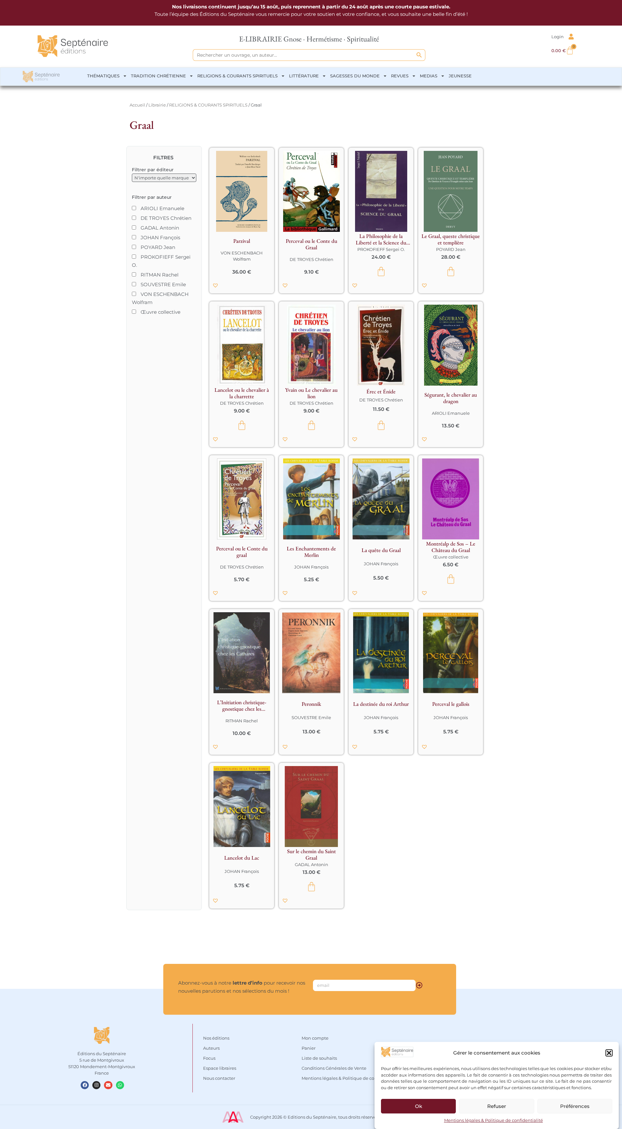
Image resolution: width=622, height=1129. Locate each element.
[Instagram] (96, 1085)
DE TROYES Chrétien (311, 259)
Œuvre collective (450, 556)
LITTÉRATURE (304, 75)
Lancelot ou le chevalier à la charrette (241, 393)
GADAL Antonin (311, 864)
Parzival (241, 241)
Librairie (157, 104)
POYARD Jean (451, 249)
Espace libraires (219, 1068)
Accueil (137, 104)
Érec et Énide (381, 391)
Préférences (575, 1106)
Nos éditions (216, 1038)
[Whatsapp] (120, 1085)
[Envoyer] (419, 985)
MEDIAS (428, 75)
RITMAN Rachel (241, 720)
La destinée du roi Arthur (381, 704)
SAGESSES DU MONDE (355, 75)
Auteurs (211, 1048)
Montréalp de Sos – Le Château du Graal (450, 546)
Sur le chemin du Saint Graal (311, 854)
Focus (209, 1058)
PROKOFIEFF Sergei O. (381, 249)
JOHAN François (311, 567)
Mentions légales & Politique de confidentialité (493, 1120)
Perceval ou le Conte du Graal (311, 244)
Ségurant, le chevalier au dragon (450, 397)
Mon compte (315, 1038)
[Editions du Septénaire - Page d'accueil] (73, 46)
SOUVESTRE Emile (311, 717)
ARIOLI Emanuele (451, 413)
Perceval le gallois (450, 704)
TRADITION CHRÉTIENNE (158, 75)
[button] (609, 1053)
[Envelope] (108, 1085)
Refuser (496, 1106)
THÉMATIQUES (103, 75)
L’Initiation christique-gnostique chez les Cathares (241, 705)
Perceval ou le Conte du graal (242, 551)
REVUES (400, 75)
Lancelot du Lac (241, 857)
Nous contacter (219, 1078)
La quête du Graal (381, 550)
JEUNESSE (460, 75)
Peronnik (311, 704)
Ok (418, 1106)
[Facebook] (85, 1085)
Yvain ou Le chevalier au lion (311, 393)
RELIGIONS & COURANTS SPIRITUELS (237, 75)
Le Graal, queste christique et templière (450, 239)
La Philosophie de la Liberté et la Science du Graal (381, 239)
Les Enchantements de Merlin (311, 551)
